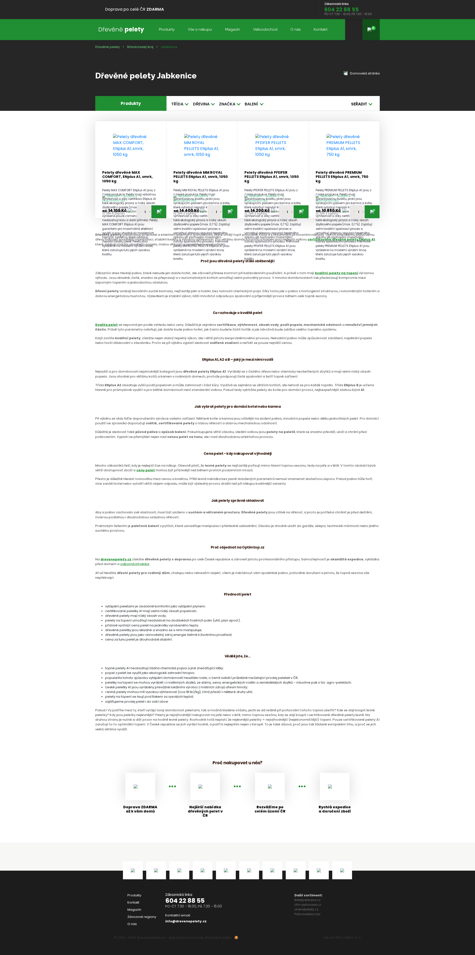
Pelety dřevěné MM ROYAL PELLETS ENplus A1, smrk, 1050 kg (200, 176)
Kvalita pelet (106, 325)
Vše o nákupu (200, 29)
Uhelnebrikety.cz (306, 909)
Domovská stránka (364, 73)
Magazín (232, 29)
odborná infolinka (134, 564)
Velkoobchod (265, 29)
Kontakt (320, 29)
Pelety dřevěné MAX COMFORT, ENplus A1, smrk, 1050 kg (127, 176)
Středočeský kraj (140, 47)
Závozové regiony (141, 917)
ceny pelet (145, 470)
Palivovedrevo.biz (307, 914)
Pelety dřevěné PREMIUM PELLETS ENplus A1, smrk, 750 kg (342, 176)
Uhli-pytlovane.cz (307, 905)
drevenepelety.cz (115, 559)
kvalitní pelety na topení (336, 273)
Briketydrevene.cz (307, 900)
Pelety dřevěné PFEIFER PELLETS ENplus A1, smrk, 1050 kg (271, 176)
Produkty (167, 29)
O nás (295, 29)
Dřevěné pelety (107, 47)
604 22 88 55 (185, 900)
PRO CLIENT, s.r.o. (348, 937)
